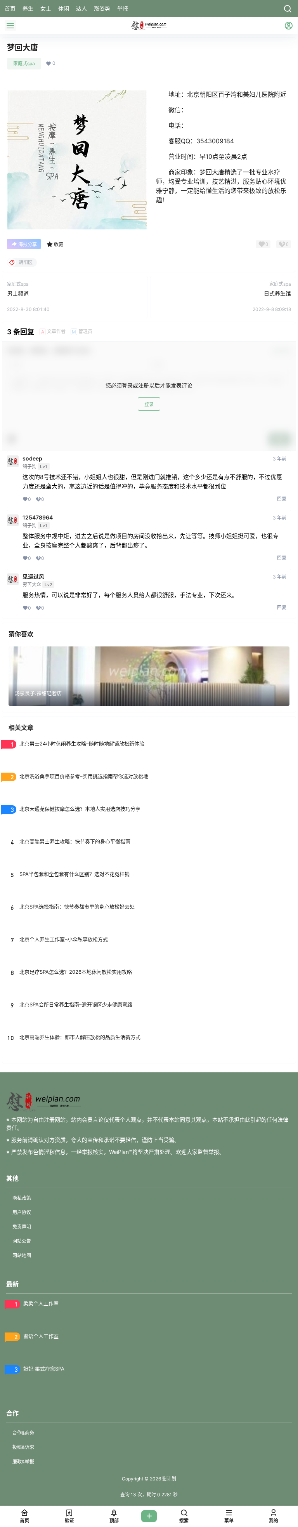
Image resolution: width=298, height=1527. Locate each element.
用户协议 (21, 1212)
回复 (281, 499)
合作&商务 (23, 1433)
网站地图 (21, 1255)
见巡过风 (33, 576)
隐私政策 (21, 1198)
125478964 (38, 517)
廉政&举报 (23, 1461)
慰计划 (168, 1479)
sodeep (32, 458)
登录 (149, 404)
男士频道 (18, 293)
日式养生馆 (277, 293)
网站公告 (21, 1241)
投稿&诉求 (23, 1447)
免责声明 (21, 1227)
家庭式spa (24, 63)
